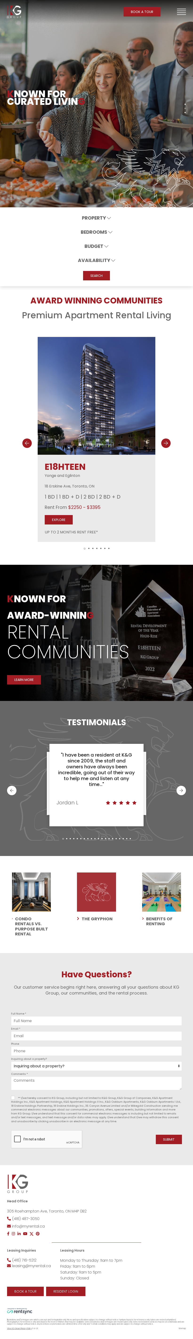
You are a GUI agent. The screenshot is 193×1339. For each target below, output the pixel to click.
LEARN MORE (24, 679)
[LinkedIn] (19, 1234)
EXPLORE (58, 519)
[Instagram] (13, 1234)
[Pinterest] (38, 1234)
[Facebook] (8, 1234)
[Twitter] (31, 1234)
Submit (169, 1139)
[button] (181, 11)
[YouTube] (25, 1234)
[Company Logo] (14, 12)
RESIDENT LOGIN (65, 1291)
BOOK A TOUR (142, 11)
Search (96, 275)
